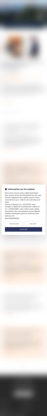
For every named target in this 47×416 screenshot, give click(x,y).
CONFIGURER (14, 224)
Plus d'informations (12, 218)
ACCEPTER (23, 229)
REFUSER (33, 224)
